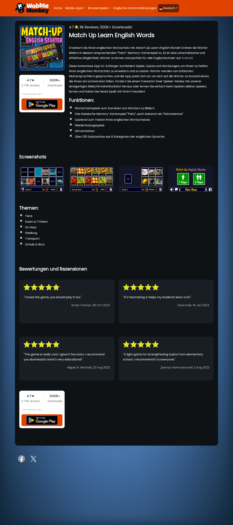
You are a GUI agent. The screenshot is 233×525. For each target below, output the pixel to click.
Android (187, 58)
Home (58, 8)
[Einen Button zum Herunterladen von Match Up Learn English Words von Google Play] (42, 104)
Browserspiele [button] (98, 8)
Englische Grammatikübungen (135, 8)
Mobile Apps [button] (74, 8)
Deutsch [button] (169, 8)
